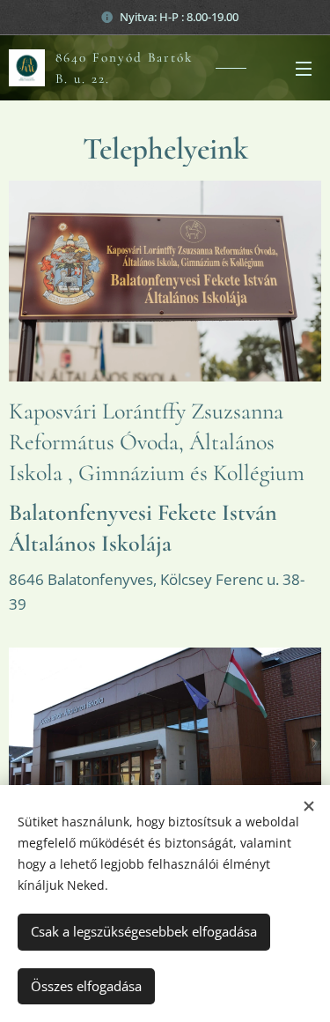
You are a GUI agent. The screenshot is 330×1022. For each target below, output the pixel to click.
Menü (303, 67)
